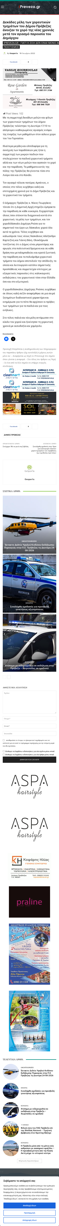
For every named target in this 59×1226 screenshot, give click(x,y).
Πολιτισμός (11, 47)
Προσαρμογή (29, 1213)
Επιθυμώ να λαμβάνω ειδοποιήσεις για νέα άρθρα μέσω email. (29, 755)
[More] (35, 62)
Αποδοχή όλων (29, 1205)
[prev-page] (4, 677)
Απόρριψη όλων (30, 1220)
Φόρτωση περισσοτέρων (29, 1161)
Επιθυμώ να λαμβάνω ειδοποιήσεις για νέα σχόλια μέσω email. (30, 751)
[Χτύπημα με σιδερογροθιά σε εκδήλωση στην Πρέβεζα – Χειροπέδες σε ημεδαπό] (29, 643)
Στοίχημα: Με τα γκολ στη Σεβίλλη (15, 446)
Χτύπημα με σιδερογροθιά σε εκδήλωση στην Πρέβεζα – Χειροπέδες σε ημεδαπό (29, 667)
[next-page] (9, 677)
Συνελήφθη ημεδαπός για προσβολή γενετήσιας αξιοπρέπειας (29, 608)
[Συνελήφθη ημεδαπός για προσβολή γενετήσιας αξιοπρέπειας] (29, 584)
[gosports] (5, 53)
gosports (14, 53)
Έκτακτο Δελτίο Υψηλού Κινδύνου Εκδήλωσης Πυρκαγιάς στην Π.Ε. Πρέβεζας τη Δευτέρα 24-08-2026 (29, 547)
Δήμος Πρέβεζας (12, 435)
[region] (29, 1201)
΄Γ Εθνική (25, 1125)
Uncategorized (29, 541)
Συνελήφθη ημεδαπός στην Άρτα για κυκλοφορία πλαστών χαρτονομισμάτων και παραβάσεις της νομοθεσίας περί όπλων (43, 449)
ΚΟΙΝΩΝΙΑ (29, 662)
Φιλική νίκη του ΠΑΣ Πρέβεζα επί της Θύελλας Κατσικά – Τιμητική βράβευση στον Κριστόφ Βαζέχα (37, 1130)
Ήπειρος (29, 603)
